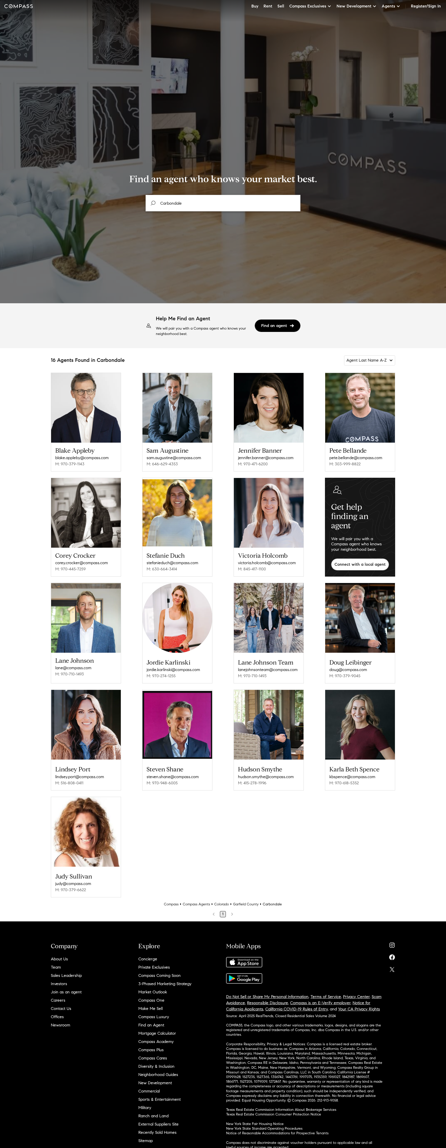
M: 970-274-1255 (161, 675)
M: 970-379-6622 (70, 889)
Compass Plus (151, 1049)
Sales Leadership (66, 975)
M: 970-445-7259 (70, 569)
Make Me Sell (150, 1008)
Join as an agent (66, 992)
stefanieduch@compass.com (172, 562)
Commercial (149, 1091)
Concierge (147, 958)
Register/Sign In (426, 6)
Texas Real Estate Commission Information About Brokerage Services (281, 1109)
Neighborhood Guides (158, 1074)
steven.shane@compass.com (173, 776)
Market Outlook (152, 992)
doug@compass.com (348, 669)
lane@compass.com (73, 667)
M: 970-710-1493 (69, 674)
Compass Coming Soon (159, 975)
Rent (268, 6)
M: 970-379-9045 (344, 675)
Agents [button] (388, 6)
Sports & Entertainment (159, 1099)
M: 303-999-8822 (345, 463)
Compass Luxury (153, 1016)
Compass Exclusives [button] (307, 6)
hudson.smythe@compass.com (266, 776)
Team (56, 967)
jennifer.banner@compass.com (265, 457)
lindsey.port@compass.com (79, 776)
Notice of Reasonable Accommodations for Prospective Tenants (277, 1133)
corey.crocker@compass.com (81, 562)
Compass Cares (152, 1058)
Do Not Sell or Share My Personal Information (267, 996)
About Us (59, 958)
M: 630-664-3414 (162, 569)
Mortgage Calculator (157, 1033)
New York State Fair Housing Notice (255, 1124)
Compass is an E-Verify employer (320, 1002)
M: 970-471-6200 (253, 463)
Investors (59, 983)
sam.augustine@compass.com (174, 457)
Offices (57, 1016)
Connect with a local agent (360, 564)
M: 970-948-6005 (162, 782)
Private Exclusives (154, 967)
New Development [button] (354, 6)
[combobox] (223, 203)
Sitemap (145, 1140)
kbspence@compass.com (352, 776)
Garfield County (246, 904)
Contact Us (61, 1008)
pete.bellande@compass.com (355, 457)
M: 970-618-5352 (344, 782)
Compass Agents (196, 904)
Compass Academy (156, 1041)
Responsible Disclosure (267, 1002)
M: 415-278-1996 (252, 782)
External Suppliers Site (158, 1124)
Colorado (221, 904)
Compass (171, 904)
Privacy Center (356, 996)
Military (144, 1107)
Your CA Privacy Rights (359, 1009)
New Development (155, 1082)
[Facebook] (392, 956)
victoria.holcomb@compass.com (267, 562)
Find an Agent (151, 1025)
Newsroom (60, 1025)
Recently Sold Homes (157, 1132)
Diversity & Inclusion (156, 1066)
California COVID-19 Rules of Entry (296, 1009)
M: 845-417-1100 (252, 569)
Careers (58, 1000)
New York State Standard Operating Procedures (264, 1128)
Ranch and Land (153, 1115)
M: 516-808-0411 (69, 782)
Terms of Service (325, 996)
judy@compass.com (73, 883)
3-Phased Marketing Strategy (165, 983)
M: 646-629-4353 (162, 463)
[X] (392, 968)
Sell (280, 6)
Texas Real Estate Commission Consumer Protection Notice (273, 1114)
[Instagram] (392, 944)
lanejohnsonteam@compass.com (268, 669)
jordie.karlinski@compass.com (173, 669)
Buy (254, 6)
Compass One (151, 1000)
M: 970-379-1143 (69, 463)
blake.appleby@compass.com (82, 457)
